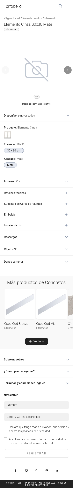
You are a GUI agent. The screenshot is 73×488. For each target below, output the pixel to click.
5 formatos (10, 328)
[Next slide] (68, 70)
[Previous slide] (5, 70)
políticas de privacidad (36, 431)
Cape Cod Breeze (16, 324)
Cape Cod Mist (46, 324)
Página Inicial (12, 18)
